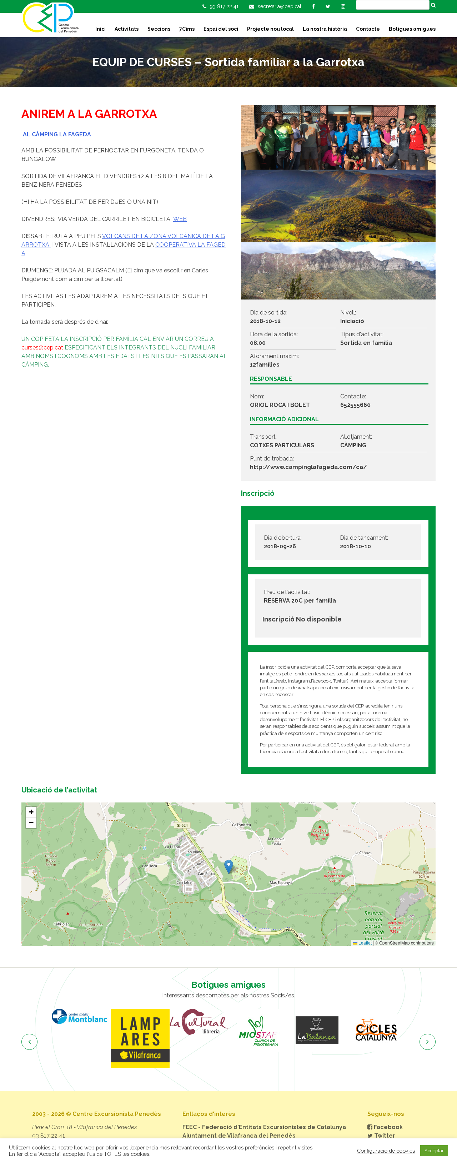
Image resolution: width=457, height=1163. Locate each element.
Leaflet (364, 943)
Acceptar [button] (434, 1150)
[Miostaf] (199, 1030)
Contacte (368, 29)
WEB (180, 219)
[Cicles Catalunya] (316, 1030)
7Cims (187, 29)
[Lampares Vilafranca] (81, 1038)
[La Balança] (257, 1030)
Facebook (387, 1127)
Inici (100, 29)
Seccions (158, 29)
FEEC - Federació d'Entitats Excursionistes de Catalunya (264, 1127)
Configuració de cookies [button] (386, 1151)
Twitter (384, 1135)
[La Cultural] (140, 1022)
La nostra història (325, 29)
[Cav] (375, 1030)
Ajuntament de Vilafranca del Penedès (239, 1135)
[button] (228, 867)
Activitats (127, 29)
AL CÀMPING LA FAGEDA (57, 134)
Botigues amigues (412, 29)
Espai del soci (221, 29)
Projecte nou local (270, 29)
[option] (81, 1038)
